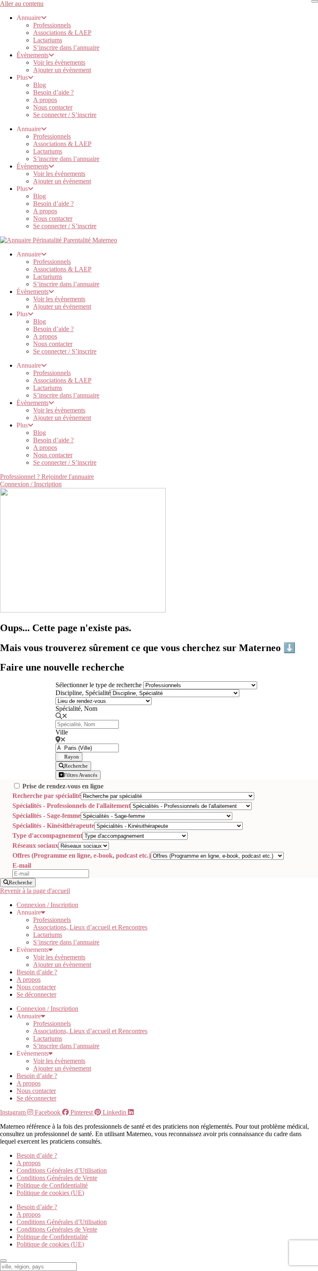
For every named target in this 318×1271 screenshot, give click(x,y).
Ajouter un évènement (62, 69)
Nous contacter (52, 107)
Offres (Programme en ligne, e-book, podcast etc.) (81, 855)
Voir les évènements (59, 62)
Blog (39, 84)
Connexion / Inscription (47, 904)
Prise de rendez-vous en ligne (63, 786)
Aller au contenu (21, 3)
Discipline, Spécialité (83, 692)
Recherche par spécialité (46, 795)
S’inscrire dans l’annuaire (66, 47)
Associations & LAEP (62, 32)
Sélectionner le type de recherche (98, 684)
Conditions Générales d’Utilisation (62, 1170)
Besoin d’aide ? (53, 92)
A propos (45, 99)
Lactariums (47, 40)
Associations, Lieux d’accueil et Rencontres (90, 927)
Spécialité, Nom (76, 708)
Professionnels (52, 25)
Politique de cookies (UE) (50, 1192)
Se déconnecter (36, 994)
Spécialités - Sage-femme (46, 815)
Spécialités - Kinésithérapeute (53, 825)
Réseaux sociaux (35, 845)
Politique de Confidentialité (52, 1185)
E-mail (21, 865)
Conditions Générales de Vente (57, 1177)
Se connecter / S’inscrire (64, 114)
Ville (61, 732)
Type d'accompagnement (47, 835)
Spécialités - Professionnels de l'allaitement (71, 805)
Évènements (32, 55)
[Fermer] (314, 1)
